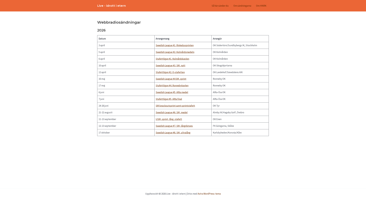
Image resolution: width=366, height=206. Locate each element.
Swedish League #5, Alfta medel (172, 92)
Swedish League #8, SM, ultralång (173, 132)
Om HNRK (261, 5)
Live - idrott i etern (111, 5)
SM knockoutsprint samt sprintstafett (175, 105)
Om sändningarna (242, 5)
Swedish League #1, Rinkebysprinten (175, 45)
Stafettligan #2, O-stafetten (170, 72)
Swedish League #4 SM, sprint (171, 78)
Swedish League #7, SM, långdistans (174, 125)
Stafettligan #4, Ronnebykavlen (172, 85)
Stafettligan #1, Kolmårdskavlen (172, 58)
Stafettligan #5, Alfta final (169, 99)
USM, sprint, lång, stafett (169, 119)
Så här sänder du (220, 5)
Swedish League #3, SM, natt (170, 65)
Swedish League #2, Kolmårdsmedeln (175, 52)
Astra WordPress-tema (209, 193)
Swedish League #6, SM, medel (172, 112)
